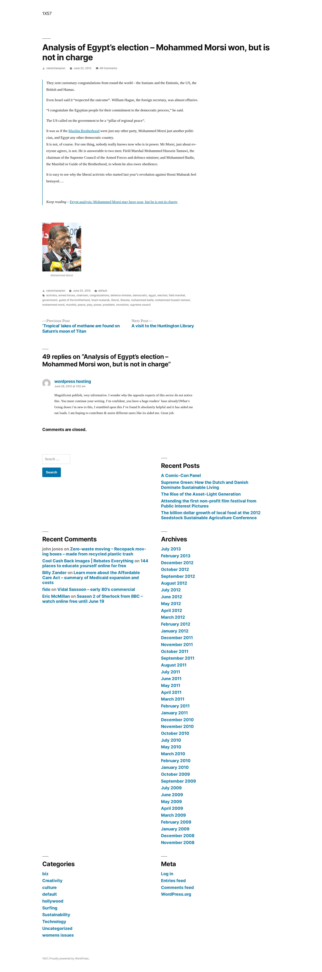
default (102, 290)
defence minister (121, 295)
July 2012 (171, 589)
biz (45, 873)
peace (81, 304)
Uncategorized (57, 928)
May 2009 (171, 801)
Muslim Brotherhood (83, 131)
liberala (125, 300)
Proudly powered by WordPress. (69, 958)
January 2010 (175, 767)
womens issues (58, 935)
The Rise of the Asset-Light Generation (201, 494)
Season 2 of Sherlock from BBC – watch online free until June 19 (92, 599)
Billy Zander (54, 572)
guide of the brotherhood (74, 300)
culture (49, 887)
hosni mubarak (100, 300)
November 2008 (177, 842)
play (89, 304)
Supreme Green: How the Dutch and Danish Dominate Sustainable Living (204, 485)
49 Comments (108, 68)
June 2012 (171, 596)
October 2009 (175, 774)
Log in (167, 873)
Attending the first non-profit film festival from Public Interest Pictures (208, 503)
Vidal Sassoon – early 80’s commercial (96, 589)
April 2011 (171, 692)
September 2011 (177, 658)
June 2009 (172, 794)
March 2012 (173, 617)
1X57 (46, 13)
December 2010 (177, 719)
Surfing (49, 907)
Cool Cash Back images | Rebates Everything (87, 560)
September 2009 (178, 781)
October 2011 (174, 651)
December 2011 (177, 637)
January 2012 (175, 630)
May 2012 (171, 603)
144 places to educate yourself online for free (95, 563)
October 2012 (175, 569)
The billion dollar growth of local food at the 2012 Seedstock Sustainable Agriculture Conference (211, 515)
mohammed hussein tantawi (172, 300)
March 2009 (173, 815)
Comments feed (177, 887)
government (49, 300)
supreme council (140, 304)
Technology (54, 921)
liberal (115, 300)
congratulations (99, 295)
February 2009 (176, 822)
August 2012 (174, 583)
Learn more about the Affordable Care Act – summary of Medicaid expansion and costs (91, 577)
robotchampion (55, 68)
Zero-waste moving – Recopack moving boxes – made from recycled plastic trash (94, 551)
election (162, 295)
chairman (82, 295)
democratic (140, 295)
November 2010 (177, 726)
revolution (122, 304)
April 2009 (172, 808)
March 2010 (173, 753)
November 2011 (177, 644)
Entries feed (173, 880)
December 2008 (177, 835)
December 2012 (177, 562)
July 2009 (171, 787)
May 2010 (171, 746)
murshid (71, 304)
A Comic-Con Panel (181, 475)
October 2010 (175, 733)
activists (51, 295)
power (97, 304)
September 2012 (178, 576)
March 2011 (172, 699)
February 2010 (176, 760)
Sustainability (56, 914)
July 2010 (171, 740)
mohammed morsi (53, 304)
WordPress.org (176, 894)
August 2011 (173, 665)
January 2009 (175, 828)
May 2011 (170, 685)
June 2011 (171, 678)
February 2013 (175, 555)
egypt (152, 295)
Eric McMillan (56, 596)
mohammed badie (142, 300)
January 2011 (174, 712)
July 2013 (171, 548)
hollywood (52, 901)
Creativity (52, 880)
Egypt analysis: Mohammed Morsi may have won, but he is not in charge (123, 201)
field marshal (177, 295)
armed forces (66, 295)
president (109, 304)
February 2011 (175, 705)
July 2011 (170, 671)
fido (46, 589)
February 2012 (175, 624)
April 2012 (171, 610)
